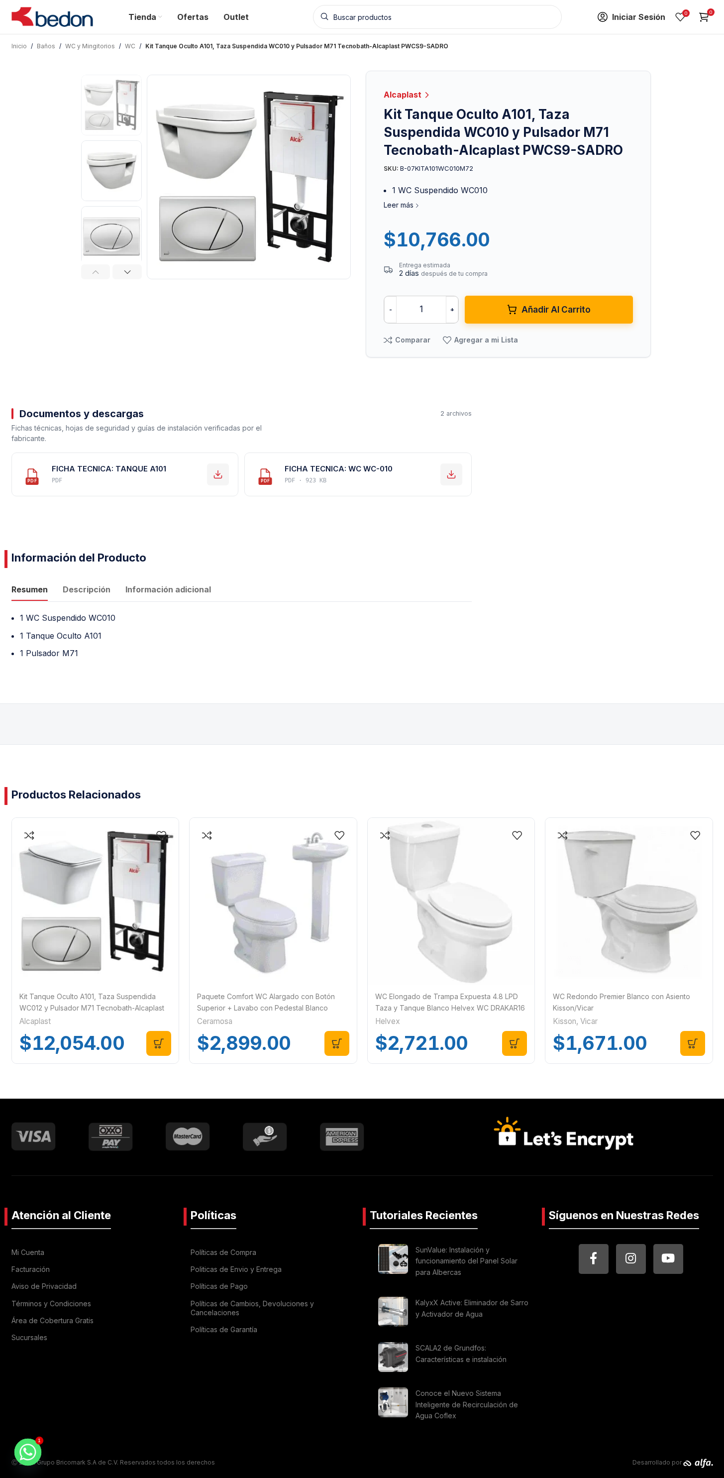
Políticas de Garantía (224, 1329)
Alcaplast (403, 95)
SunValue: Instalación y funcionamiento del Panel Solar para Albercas (466, 1261)
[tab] (29, 590)
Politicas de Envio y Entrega (236, 1269)
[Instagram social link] (631, 1259)
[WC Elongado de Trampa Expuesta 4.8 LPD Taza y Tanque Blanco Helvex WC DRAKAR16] (451, 901)
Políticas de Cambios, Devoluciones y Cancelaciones (252, 1308)
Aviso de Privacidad (44, 1286)
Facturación (30, 1269)
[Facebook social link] (594, 1259)
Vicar (589, 1021)
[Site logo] (52, 16)
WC (130, 46)
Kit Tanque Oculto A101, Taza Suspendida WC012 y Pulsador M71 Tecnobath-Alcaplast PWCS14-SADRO (91, 1007)
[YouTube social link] (668, 1259)
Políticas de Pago (219, 1286)
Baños (46, 46)
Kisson (564, 1021)
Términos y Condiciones (51, 1303)
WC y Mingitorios (90, 46)
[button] (95, 271)
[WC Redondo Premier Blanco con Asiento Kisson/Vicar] (629, 901)
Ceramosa (214, 1021)
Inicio (19, 46)
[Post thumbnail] (393, 1262)
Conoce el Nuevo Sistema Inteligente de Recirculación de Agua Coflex (466, 1404)
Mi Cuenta (27, 1252)
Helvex (387, 1021)
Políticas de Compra (223, 1252)
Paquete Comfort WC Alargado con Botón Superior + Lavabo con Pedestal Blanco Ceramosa (266, 1007)
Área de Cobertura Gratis (52, 1320)
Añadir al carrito (556, 310)
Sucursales (29, 1337)
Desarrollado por (657, 1462)
